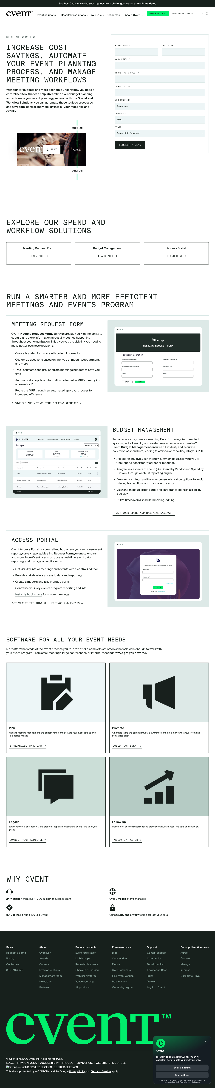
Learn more (37, 256)
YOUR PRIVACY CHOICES (36, 1067)
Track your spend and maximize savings (142, 512)
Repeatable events (86, 964)
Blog (115, 953)
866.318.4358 (14, 970)
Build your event (125, 745)
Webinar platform (85, 976)
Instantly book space (28, 594)
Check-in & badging (87, 970)
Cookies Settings (66, 1067)
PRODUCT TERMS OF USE (77, 1063)
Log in (199, 14)
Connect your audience (26, 839)
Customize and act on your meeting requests (45, 403)
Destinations (119, 982)
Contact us (12, 964)
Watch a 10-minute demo (141, 3)
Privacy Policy (77, 1071)
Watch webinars (121, 970)
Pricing (10, 959)
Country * (120, 113)
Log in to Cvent (156, 988)
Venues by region (122, 988)
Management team (50, 976)
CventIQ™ (45, 953)
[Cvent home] (19, 13)
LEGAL (10, 1063)
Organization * (124, 86)
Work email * (122, 59)
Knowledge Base (157, 970)
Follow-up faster (125, 839)
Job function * (124, 100)
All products (82, 988)
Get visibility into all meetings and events (46, 603)
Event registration (85, 953)
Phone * (127, 73)
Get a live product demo (107, 199)
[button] (52, 149)
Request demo (157, 13)
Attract (184, 953)
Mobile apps (82, 959)
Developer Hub (156, 964)
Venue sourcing (84, 982)
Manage (185, 964)
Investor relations (49, 970)
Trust (150, 976)
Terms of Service (101, 1071)
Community (154, 959)
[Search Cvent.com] (207, 13)
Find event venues (182, 14)
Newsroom (45, 982)
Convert (185, 959)
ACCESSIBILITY (49, 1063)
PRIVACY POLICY (27, 1063)
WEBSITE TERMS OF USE (111, 1063)
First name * (122, 46)
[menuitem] (47, 15)
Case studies (119, 959)
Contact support (156, 953)
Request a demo (16, 953)
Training (151, 982)
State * (119, 127)
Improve (185, 970)
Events (116, 964)
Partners (44, 988)
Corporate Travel (190, 976)
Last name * (169, 46)
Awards (43, 959)
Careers (44, 964)
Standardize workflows (26, 745)
